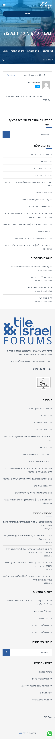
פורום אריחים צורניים (43, 175)
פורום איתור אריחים (44, 192)
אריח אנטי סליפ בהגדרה (42, 699)
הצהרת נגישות (42, 368)
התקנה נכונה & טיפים (43, 231)
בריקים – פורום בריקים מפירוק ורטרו (37, 199)
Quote (12, 75)
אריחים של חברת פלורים (42, 625)
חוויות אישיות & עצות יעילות (40, 206)
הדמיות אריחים (46, 692)
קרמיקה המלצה (17, 51)
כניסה (27, 14)
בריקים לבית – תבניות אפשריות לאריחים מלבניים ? (30, 266)
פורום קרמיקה (33, 51)
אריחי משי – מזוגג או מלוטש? (40, 287)
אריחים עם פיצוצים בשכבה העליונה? (36, 685)
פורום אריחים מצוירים (43, 168)
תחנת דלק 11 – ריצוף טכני (41, 277)
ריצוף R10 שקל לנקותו (43, 611)
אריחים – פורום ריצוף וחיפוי (40, 154)
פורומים (45, 51)
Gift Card (48, 717)
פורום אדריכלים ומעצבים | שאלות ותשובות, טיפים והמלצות (27, 224)
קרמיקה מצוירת (45, 618)
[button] (4, 5)
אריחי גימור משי (45, 298)
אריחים (26, 354)
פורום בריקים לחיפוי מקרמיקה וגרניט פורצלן (33, 238)
